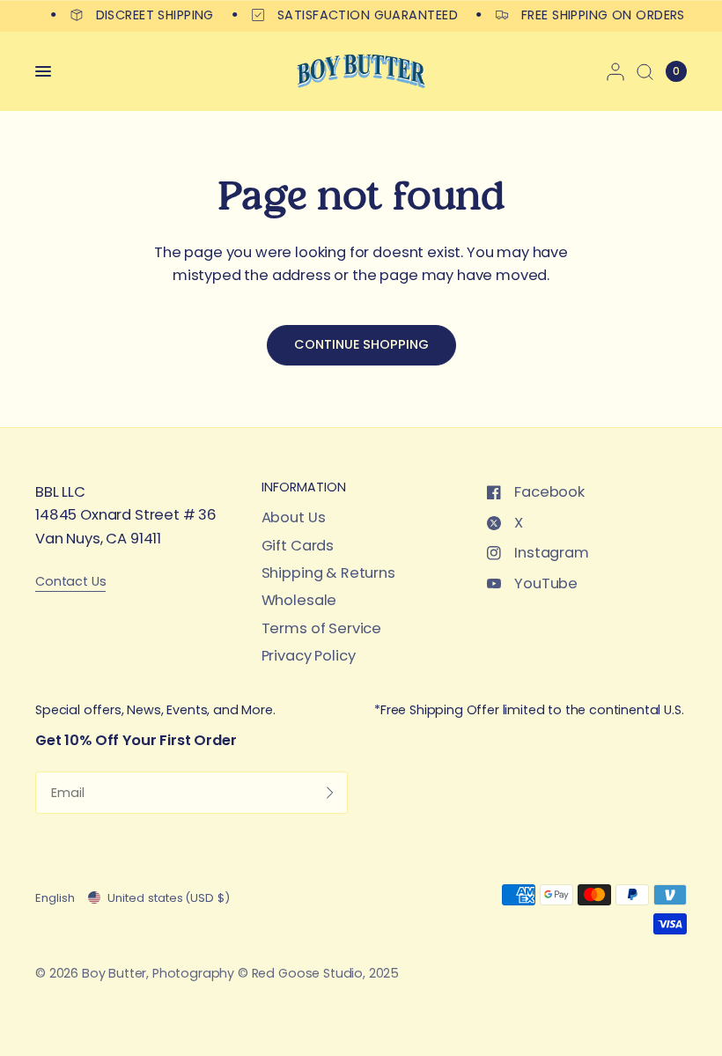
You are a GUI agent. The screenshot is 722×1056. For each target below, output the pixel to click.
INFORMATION (304, 487)
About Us (294, 517)
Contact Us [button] (70, 581)
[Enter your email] (330, 793)
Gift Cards (298, 545)
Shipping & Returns (328, 573)
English (55, 898)
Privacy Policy (309, 656)
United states (168, 898)
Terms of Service (321, 628)
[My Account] (615, 71)
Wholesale (299, 600)
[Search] (644, 71)
